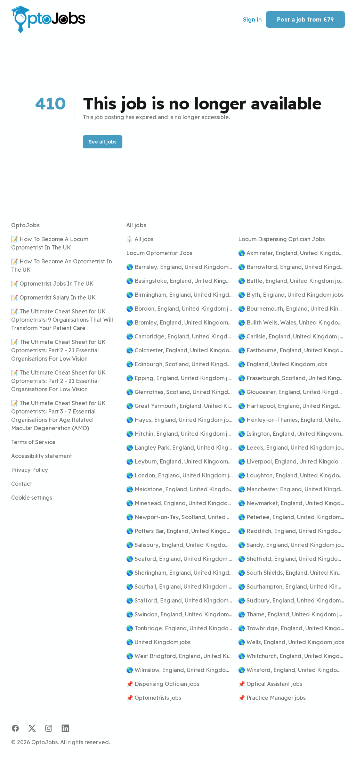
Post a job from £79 (305, 19)
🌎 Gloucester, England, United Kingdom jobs (291, 391)
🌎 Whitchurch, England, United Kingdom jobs (291, 656)
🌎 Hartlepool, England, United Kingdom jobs (291, 405)
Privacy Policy (29, 469)
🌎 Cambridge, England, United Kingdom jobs (179, 336)
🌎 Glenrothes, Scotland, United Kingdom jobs (179, 391)
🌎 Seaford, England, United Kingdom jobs (179, 558)
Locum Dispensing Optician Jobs (281, 239)
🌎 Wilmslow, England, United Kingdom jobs (179, 669)
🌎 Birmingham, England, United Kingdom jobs (179, 294)
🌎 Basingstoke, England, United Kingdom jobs (179, 280)
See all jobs (102, 142)
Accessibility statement (41, 455)
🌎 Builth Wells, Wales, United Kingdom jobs (291, 322)
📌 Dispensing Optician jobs (162, 683)
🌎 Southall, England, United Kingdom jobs (179, 586)
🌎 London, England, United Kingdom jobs (179, 475)
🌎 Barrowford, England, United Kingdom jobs (291, 266)
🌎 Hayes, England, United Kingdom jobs (179, 419)
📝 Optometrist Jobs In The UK (52, 283)
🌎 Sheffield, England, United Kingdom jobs (291, 558)
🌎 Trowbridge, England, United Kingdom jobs (291, 628)
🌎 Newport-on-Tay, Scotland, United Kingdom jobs (179, 517)
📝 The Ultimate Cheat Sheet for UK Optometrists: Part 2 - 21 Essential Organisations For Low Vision (58, 350)
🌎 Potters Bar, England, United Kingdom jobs (179, 530)
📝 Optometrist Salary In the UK (53, 297)
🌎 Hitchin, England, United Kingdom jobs (179, 433)
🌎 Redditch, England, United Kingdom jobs (291, 530)
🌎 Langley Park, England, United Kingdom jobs (179, 447)
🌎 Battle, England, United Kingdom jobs (291, 280)
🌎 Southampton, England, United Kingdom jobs (291, 586)
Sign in (252, 19)
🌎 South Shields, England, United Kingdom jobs (291, 572)
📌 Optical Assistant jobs (270, 683)
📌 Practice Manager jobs (272, 697)
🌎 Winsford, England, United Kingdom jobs (291, 669)
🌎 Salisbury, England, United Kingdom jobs (179, 544)
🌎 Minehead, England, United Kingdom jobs (179, 503)
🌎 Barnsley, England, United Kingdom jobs (179, 266)
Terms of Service (33, 441)
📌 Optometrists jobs (153, 697)
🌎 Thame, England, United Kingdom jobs (291, 614)
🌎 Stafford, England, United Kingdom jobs (179, 600)
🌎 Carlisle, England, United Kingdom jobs (291, 336)
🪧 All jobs (139, 239)
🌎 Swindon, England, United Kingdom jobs (179, 614)
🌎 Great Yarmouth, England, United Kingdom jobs (179, 405)
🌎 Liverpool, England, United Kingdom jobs (291, 461)
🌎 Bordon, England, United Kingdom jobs (179, 308)
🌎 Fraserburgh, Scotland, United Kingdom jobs (291, 378)
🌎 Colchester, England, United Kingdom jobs (179, 350)
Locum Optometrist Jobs (159, 252)
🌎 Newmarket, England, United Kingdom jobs (291, 503)
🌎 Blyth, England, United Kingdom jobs (290, 294)
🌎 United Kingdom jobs (158, 642)
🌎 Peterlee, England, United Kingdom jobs (291, 517)
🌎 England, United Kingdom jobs (282, 364)
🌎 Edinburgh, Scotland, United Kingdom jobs (179, 364)
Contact (21, 483)
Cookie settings (31, 497)
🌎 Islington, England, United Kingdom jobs (291, 433)
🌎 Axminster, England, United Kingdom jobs (291, 252)
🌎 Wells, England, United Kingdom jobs (291, 642)
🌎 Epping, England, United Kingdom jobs (179, 378)
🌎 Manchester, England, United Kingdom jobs (291, 489)
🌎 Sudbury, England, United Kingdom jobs (291, 600)
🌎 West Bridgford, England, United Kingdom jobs (179, 656)
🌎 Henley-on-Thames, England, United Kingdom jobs (291, 419)
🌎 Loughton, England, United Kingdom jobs (291, 475)
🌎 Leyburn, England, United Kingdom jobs (179, 461)
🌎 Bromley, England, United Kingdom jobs (179, 322)
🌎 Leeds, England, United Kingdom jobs (291, 447)
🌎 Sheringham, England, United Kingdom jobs (179, 572)
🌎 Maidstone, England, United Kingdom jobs (179, 489)
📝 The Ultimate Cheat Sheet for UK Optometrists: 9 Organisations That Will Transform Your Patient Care (62, 319)
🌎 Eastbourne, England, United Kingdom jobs (291, 350)
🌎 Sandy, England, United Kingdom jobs (291, 544)
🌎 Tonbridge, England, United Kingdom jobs (179, 628)
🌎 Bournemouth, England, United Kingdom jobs (291, 308)
